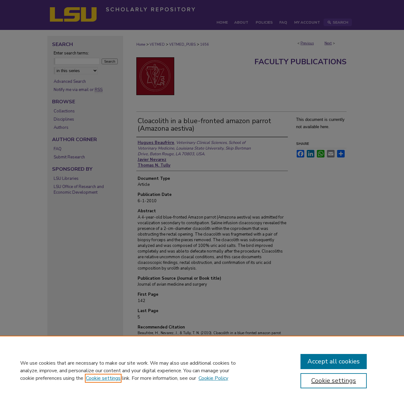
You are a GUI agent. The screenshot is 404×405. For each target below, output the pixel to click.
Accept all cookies (333, 361)
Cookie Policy (213, 378)
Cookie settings (103, 378)
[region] (202, 370)
